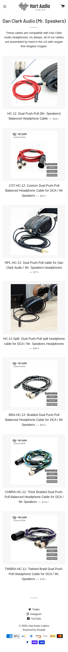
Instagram (35, 614)
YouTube (35, 618)
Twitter (36, 609)
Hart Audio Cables (38, 625)
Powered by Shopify (34, 629)
